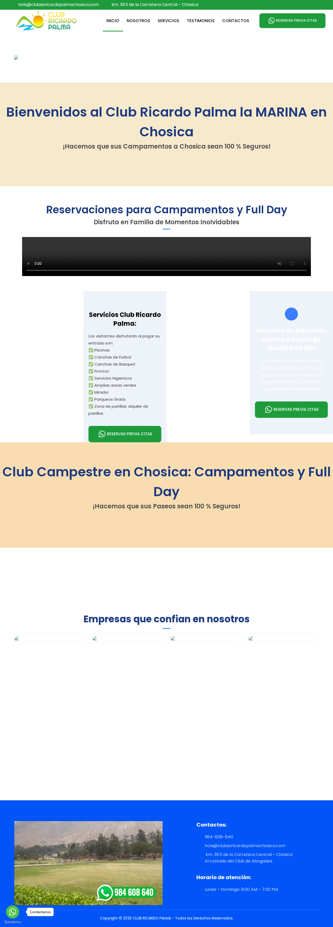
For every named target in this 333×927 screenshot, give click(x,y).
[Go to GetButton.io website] (12, 921)
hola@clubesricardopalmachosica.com (58, 5)
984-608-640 (216, 837)
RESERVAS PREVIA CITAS (296, 20)
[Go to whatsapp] (12, 911)
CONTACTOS (235, 21)
